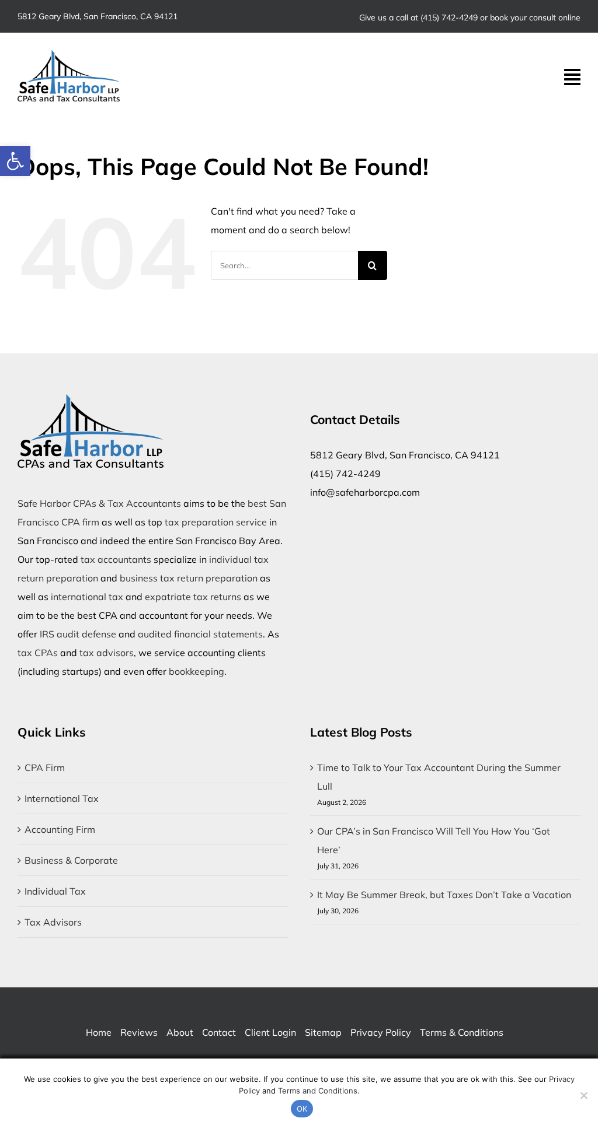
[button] (15, 161)
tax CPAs (38, 652)
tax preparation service (216, 522)
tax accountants (116, 559)
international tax (87, 596)
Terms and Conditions (317, 1090)
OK (302, 1108)
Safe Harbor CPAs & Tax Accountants (99, 503)
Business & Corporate (71, 860)
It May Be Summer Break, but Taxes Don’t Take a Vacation (444, 894)
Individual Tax (55, 891)
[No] (583, 1095)
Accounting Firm (60, 829)
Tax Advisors (53, 922)
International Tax (62, 798)
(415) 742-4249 (449, 17)
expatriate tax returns (193, 596)
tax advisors (106, 652)
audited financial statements (200, 634)
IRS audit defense (78, 634)
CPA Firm (45, 767)
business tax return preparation (189, 578)
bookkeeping (196, 671)
